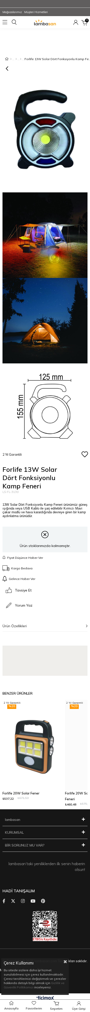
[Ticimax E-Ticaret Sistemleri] (45, 998)
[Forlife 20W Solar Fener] (32, 745)
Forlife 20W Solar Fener (21, 793)
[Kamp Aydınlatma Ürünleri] (20, 59)
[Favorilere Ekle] (85, 454)
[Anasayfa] (11, 59)
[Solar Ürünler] (16, 59)
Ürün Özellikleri (14, 626)
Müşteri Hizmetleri (36, 12)
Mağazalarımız (12, 12)
